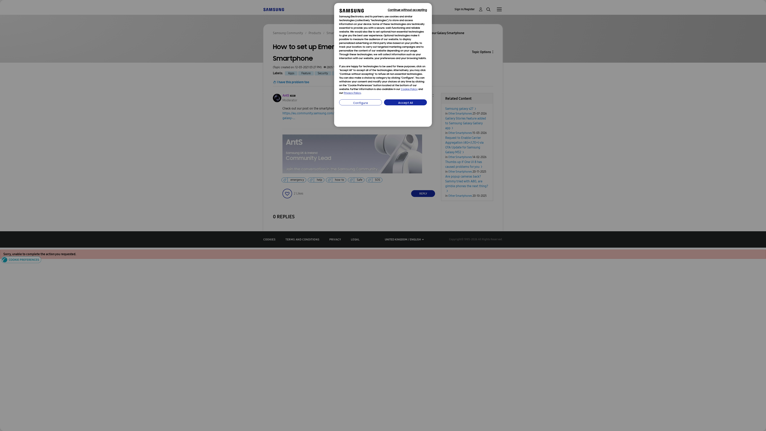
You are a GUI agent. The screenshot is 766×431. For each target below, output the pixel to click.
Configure (360, 103)
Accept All (405, 103)
